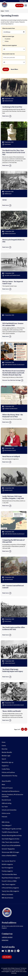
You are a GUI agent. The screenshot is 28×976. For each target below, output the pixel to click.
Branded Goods (6, 800)
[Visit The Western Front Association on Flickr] (18, 951)
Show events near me (8, 54)
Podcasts (4, 817)
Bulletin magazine (7, 864)
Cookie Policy (6, 769)
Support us (5, 766)
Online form (5, 940)
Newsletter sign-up (7, 762)
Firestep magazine (7, 871)
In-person (7, 39)
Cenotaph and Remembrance (10, 791)
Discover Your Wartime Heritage (11, 380)
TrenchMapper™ (7, 825)
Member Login (6, 756)
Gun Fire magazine (7, 868)
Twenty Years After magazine (10, 891)
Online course (6, 813)
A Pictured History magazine (10, 888)
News (3, 784)
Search (6, 69)
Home (2, 11)
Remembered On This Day (9, 776)
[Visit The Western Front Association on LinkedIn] (9, 951)
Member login (23, 1)
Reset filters (14, 69)
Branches (4, 749)
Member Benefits (7, 752)
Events (4, 746)
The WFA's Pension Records (10, 832)
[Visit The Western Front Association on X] (6, 951)
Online (6, 41)
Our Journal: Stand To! (9, 861)
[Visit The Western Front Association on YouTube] (3, 951)
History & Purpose (7, 788)
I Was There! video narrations (10, 842)
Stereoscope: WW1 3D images (10, 852)
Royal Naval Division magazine (11, 878)
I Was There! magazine (8, 884)
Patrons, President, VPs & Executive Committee (12, 795)
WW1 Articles (6, 822)
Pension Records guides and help (12, 835)
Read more (5, 116)
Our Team (5, 807)
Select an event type (8, 36)
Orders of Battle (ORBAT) (9, 856)
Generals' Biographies (8, 849)
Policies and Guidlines (8, 772)
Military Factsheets (7, 894)
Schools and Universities (9, 810)
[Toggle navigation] (26, 5)
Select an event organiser (9, 45)
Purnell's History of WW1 (9, 881)
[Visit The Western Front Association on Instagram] (15, 951)
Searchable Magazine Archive (10, 839)
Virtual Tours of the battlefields (11, 845)
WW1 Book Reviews (7, 898)
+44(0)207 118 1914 (7, 937)
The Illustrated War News (9, 874)
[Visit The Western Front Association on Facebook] (12, 951)
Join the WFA (19, 5)
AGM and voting (6, 803)
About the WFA (6, 781)
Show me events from (8, 28)
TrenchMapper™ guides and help (11, 829)
